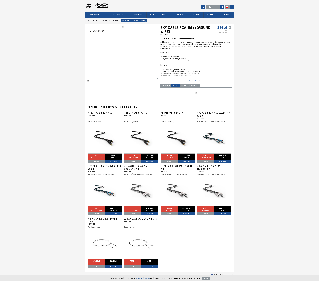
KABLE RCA (114, 21)
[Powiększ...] (157, 78)
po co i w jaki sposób (143, 278)
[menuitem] (95, 15)
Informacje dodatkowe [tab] (190, 86)
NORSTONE (104, 21)
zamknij (205, 278)
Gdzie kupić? (113, 161)
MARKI (95, 21)
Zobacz (96, 161)
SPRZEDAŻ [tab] (175, 86)
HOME (87, 21)
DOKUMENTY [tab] (165, 86)
